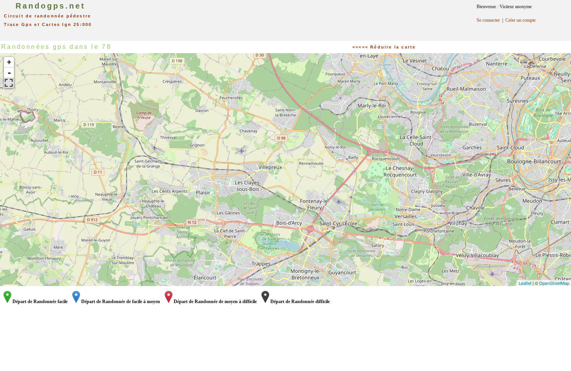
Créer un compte (520, 20)
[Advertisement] (294, 17)
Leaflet (525, 283)
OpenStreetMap (554, 283)
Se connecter (488, 20)
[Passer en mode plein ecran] (9, 83)
